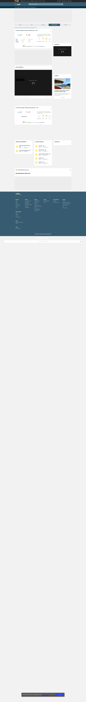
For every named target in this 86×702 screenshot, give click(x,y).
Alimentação (36, 202)
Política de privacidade (45, 694)
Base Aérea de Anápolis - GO (25, 150)
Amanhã (43, 24)
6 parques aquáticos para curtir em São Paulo (61, 91)
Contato (64, 199)
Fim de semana (54, 24)
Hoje (31, 24)
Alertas (35, 207)
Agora (20, 24)
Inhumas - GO (41, 162)
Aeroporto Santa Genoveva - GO (25, 146)
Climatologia (27, 207)
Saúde (35, 203)
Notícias (35, 199)
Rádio (45, 202)
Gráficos (26, 199)
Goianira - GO (41, 145)
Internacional (36, 210)
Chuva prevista (18, 228)
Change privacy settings (66, 203)
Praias (17, 207)
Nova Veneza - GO (42, 149)
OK (59, 694)
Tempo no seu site (56, 202)
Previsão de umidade (28, 204)
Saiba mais (42, 46)
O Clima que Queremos (38, 206)
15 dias (65, 24)
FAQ (63, 206)
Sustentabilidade (37, 209)
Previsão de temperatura (27, 203)
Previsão (17, 199)
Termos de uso (65, 207)
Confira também (56, 199)
